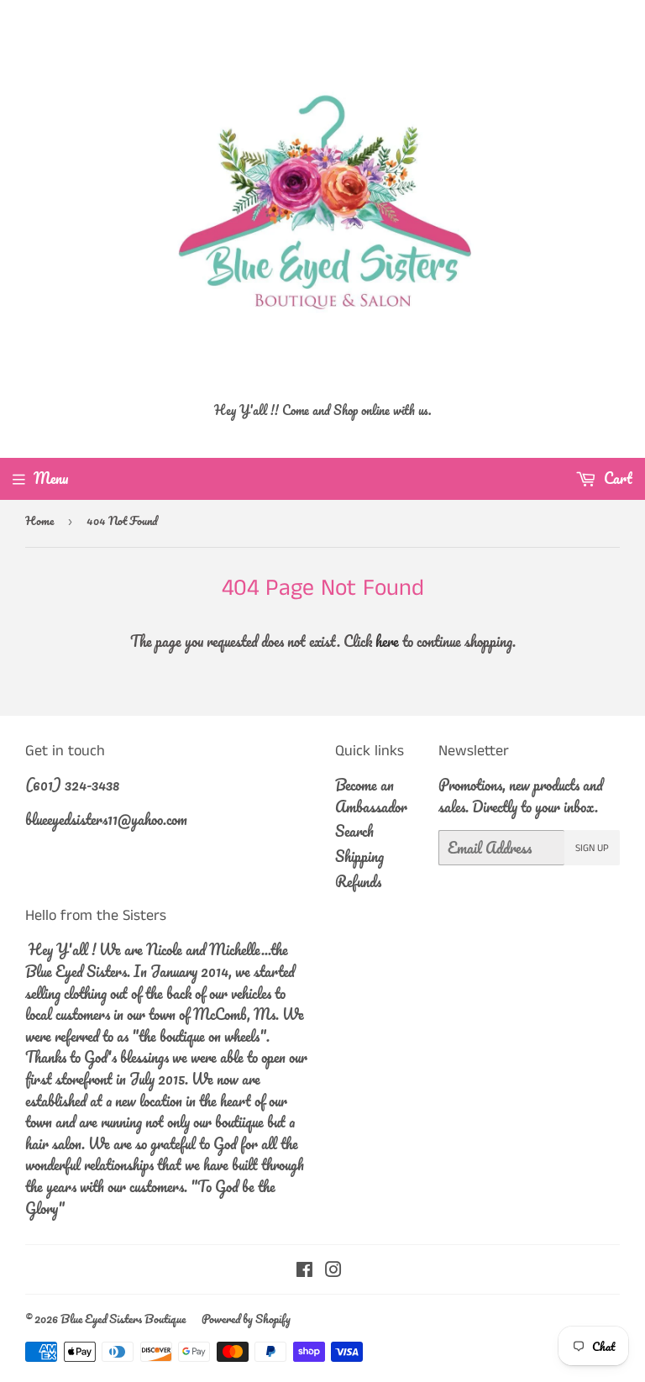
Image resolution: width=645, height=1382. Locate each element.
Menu (51, 478)
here (387, 641)
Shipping (359, 856)
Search (354, 831)
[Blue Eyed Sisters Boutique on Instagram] (333, 1270)
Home (39, 520)
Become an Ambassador (371, 795)
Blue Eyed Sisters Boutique (123, 1318)
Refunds (358, 881)
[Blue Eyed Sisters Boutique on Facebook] (304, 1270)
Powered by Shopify (246, 1318)
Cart (616, 478)
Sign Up (592, 848)
